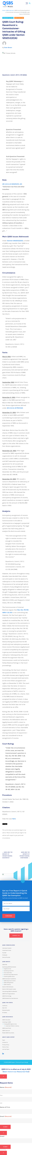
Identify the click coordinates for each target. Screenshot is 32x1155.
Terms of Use (5, 1047)
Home (3, 10)
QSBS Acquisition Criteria (9, 980)
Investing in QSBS (6, 1022)
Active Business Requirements (11, 974)
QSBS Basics (6, 961)
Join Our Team (5, 1049)
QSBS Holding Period (8, 982)
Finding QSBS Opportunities (10, 1024)
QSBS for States (7, 1002)
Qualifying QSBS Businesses (9, 967)
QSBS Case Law (10, 10)
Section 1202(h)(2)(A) (15, 241)
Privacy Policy (5, 1044)
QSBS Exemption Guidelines (9, 978)
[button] (27, 2)
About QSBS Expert (8, 1037)
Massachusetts (6, 1010)
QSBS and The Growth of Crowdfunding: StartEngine (25, 855)
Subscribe (8, 916)
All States (4, 1012)
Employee (4, 955)
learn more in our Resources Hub (16, 1072)
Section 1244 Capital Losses (9, 989)
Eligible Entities (7, 968)
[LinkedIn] (3, 1054)
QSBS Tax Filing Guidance (8, 993)
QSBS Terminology (6, 996)
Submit (5, 1127)
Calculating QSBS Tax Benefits (9, 991)
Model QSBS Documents (8, 1032)
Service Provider (6, 957)
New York (4, 1008)
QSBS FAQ (4, 964)
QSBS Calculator (6, 1019)
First (1, 1095)
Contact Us (16, 935)
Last (1, 1103)
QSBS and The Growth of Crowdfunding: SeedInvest (7, 855)
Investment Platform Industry (12, 1026)
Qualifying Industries (9, 970)
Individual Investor (6, 948)
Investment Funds (6, 950)
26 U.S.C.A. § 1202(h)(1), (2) (12, 184)
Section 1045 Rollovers (7, 987)
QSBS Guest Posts (6, 1028)
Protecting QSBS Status (9, 976)
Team (3, 1040)
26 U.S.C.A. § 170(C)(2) (15, 408)
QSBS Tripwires (7, 984)
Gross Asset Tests (8, 972)
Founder (4, 952)
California (4, 1005)
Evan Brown (8, 47)
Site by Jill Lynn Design (22, 1062)
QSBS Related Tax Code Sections (10, 998)
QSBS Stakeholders (8, 945)
